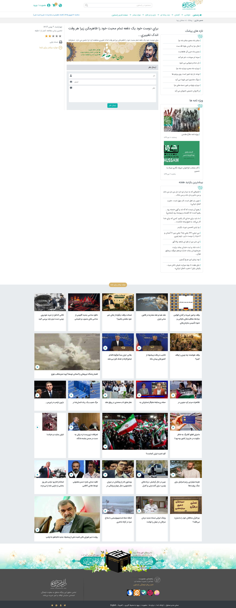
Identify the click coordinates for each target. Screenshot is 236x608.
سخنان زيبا (181, 20)
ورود (35, 5)
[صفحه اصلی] (65, 605)
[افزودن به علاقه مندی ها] (52, 605)
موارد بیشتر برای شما (48, 48)
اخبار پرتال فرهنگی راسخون (143, 584)
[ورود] (61, 605)
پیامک (190, 20)
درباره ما (151, 605)
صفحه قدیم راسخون (120, 15)
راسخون (196, 15)
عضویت (42, 5)
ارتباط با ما (160, 605)
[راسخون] (192, 9)
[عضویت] (56, 605)
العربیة (120, 605)
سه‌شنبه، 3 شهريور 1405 (72, 15)
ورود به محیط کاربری (132, 605)
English (113, 605)
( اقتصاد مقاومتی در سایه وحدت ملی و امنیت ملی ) (48, 15)
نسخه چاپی (54, 42)
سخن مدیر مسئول (172, 605)
